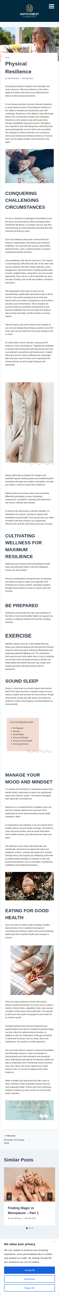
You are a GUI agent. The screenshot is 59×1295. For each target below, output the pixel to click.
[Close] (56, 1242)
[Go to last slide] (9, 1196)
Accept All (30, 1270)
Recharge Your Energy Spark (14, 1139)
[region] (29, 1267)
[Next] (49, 1196)
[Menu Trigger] (51, 6)
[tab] (27, 1228)
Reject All (29, 1288)
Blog (7, 58)
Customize (29, 1279)
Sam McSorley (13, 78)
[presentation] (29, 1184)
